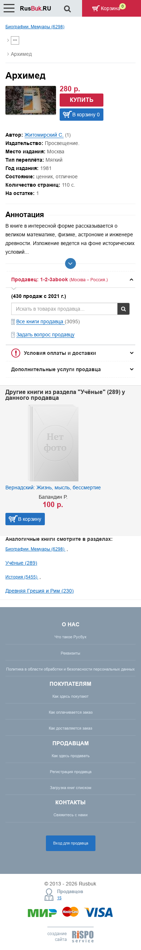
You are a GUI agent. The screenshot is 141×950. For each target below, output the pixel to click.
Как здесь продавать (71, 755)
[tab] (70, 279)
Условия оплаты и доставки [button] (60, 353)
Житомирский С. (44, 135)
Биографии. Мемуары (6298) (34, 26)
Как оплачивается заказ (71, 712)
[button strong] (70, 279)
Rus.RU (35, 8)
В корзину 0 (86, 114)
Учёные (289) (21, 563)
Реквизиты (70, 653)
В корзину (108, 519)
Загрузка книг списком (70, 787)
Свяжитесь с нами (70, 814)
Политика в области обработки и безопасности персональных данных (70, 669)
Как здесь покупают (70, 696)
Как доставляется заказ (70, 728)
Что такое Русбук (70, 636)
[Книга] (30, 113)
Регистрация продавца (70, 771)
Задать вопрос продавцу (45, 334)
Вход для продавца (70, 843)
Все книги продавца (40, 321)
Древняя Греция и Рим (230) (39, 591)
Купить (82, 99)
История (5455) (21, 577)
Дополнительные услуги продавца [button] (56, 369)
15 (59, 897)
